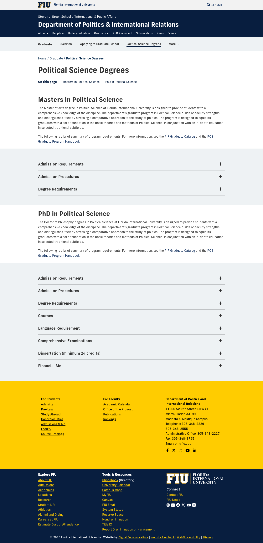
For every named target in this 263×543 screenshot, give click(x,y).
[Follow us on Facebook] (168, 450)
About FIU (45, 480)
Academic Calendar (117, 404)
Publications (112, 414)
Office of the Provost (118, 409)
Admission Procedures (58, 176)
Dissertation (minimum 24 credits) (69, 353)
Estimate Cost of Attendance (58, 524)
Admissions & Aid (53, 424)
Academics (46, 490)
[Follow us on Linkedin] (195, 450)
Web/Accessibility (188, 537)
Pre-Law (47, 409)
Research (44, 500)
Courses (45, 315)
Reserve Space (113, 514)
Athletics (44, 509)
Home (42, 58)
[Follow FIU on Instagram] (169, 505)
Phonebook (110, 480)
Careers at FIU (48, 519)
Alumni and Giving (51, 514)
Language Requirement (59, 328)
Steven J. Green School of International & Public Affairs (77, 16)
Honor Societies (52, 419)
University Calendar (116, 485)
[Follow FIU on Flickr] (194, 505)
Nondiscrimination (115, 519)
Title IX (107, 524)
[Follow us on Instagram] (181, 450)
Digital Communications (133, 537)
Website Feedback (163, 537)
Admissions (46, 485)
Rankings (109, 419)
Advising (47, 404)
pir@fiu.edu (183, 443)
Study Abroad (51, 414)
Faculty (46, 429)
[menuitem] (43, 33)
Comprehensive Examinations (65, 340)
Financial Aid (49, 365)
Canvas (107, 500)
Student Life (46, 505)
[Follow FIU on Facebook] (178, 505)
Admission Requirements (61, 164)
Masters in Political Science (80, 82)
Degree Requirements (57, 189)
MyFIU (106, 495)
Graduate (45, 44)
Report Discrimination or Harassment (128, 529)
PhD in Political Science (119, 82)
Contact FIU (175, 495)
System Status (112, 509)
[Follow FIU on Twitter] (184, 505)
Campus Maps (112, 490)
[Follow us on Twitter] (174, 450)
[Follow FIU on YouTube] (189, 505)
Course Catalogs (52, 434)
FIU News (173, 500)
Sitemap (208, 537)
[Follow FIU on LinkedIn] (173, 505)
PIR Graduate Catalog (180, 136)
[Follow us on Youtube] (188, 450)
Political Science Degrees (85, 58)
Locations (45, 495)
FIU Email (109, 505)
